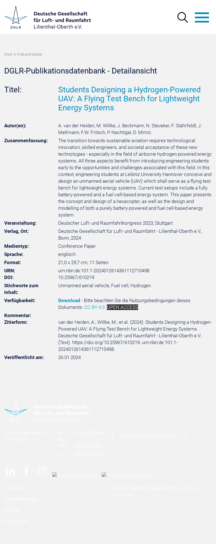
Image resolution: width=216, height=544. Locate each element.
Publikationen (29, 55)
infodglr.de (89, 432)
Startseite (14, 488)
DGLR (8, 55)
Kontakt (12, 510)
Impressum (16, 521)
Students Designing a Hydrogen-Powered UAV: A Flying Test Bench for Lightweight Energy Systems (129, 98)
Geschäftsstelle (20, 499)
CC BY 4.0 (94, 307)
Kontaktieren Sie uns (149, 436)
